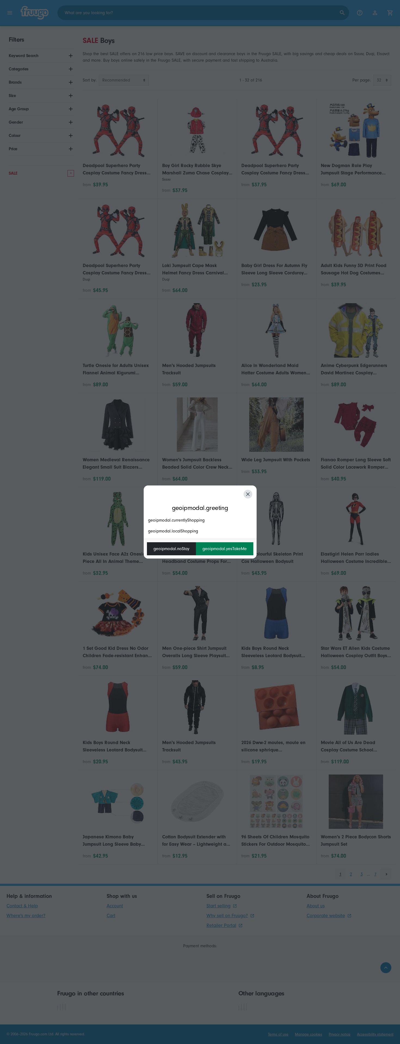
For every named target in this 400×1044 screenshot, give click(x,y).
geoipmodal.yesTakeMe (224, 548)
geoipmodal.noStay (171, 548)
